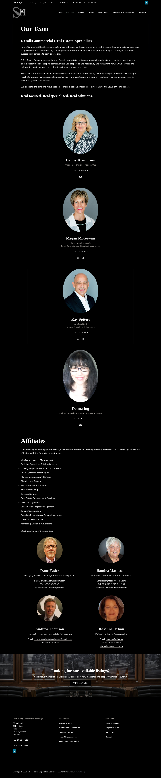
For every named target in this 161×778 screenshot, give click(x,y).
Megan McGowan (112, 728)
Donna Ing (109, 737)
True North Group (30, 489)
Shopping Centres (66, 732)
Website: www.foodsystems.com (111, 587)
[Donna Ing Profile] (80, 390)
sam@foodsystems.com (114, 580)
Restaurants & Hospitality (69, 728)
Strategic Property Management (37, 460)
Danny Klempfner (112, 723)
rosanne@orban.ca (114, 639)
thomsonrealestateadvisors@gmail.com (53, 639)
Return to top (79, 772)
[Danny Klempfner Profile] (80, 146)
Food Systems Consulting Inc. (35, 472)
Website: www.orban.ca (111, 646)
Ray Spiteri (110, 732)
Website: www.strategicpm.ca (49, 587)
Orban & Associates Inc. (32, 519)
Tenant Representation (68, 737)
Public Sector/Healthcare (69, 741)
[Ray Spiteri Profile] (80, 306)
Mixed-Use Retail (65, 723)
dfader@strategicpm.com (53, 580)
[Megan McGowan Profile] (80, 225)
